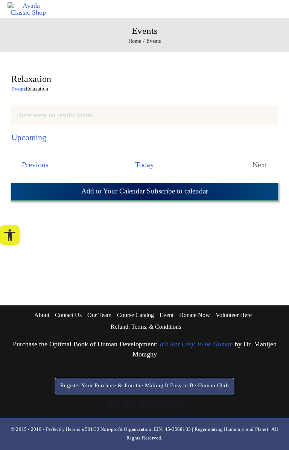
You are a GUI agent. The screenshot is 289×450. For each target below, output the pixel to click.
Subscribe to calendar (176, 191)
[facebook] (113, 405)
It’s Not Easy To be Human (196, 344)
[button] (10, 235)
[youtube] (160, 405)
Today (144, 164)
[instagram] (144, 405)
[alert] (144, 115)
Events (18, 89)
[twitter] (176, 405)
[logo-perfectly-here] (28, 5)
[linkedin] (129, 405)
